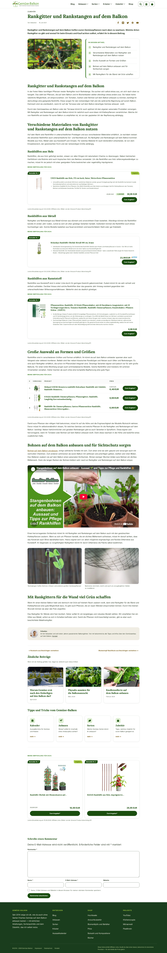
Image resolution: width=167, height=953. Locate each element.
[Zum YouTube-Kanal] (137, 23)
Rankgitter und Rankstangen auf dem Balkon (112, 47)
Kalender (35, 725)
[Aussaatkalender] (146, 4)
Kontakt (54, 636)
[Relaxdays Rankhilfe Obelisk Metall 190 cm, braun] (39, 248)
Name (30, 880)
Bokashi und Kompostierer (99, 933)
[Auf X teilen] (128, 23)
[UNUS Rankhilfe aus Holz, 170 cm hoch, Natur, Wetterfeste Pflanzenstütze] (39, 184)
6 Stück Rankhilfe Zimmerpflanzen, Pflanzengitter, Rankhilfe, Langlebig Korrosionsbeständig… (71, 398)
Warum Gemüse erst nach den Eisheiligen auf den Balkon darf (41, 693)
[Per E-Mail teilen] (123, 23)
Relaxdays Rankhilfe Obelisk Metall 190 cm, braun (72, 242)
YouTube (126, 915)
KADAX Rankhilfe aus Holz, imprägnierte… (105, 795)
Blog (73, 4)
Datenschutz (48, 948)
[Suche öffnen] (140, 4)
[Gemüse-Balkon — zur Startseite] (25, 4)
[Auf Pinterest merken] (133, 23)
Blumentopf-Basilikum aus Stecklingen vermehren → (118, 650)
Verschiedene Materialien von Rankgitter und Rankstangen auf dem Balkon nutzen (112, 54)
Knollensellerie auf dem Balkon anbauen (117, 691)
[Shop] (152, 4)
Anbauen (82, 4)
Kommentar (32, 849)
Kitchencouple (129, 920)
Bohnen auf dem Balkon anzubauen (43, 451)
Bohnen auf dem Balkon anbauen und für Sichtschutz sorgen (110, 67)
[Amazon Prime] (134, 257)
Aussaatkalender (59, 933)
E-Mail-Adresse (71, 880)
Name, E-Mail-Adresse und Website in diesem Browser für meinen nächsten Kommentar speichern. (66, 890)
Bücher (91, 938)
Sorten (95, 4)
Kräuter (106, 4)
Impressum (38, 948)
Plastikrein (127, 929)
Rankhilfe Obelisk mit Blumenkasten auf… (48, 795)
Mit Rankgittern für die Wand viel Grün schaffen (113, 74)
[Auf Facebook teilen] (118, 23)
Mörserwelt (128, 924)
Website (106, 880)
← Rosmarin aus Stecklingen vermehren (44, 650)
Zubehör (119, 4)
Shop (131, 4)
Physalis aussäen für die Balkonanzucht (79, 691)
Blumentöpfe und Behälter (99, 924)
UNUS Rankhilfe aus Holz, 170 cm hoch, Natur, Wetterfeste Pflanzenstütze (83, 178)
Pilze (90, 929)
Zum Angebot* (129, 199)
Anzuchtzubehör (95, 920)
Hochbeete (92, 915)
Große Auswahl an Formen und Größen (109, 60)
